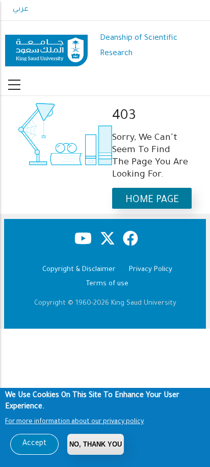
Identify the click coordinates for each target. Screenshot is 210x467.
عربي (21, 10)
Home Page (152, 200)
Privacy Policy (150, 270)
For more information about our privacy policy (74, 422)
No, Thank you (95, 444)
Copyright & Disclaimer (79, 270)
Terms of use (107, 284)
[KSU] (46, 46)
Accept (34, 444)
